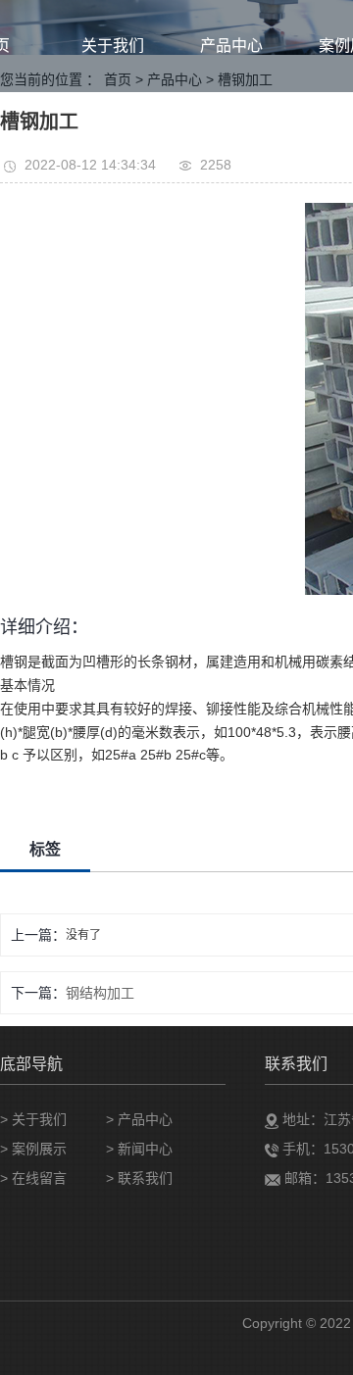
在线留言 (39, 1178)
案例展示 (39, 1148)
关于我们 (112, 45)
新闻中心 (145, 1148)
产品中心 (231, 45)
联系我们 (145, 1178)
